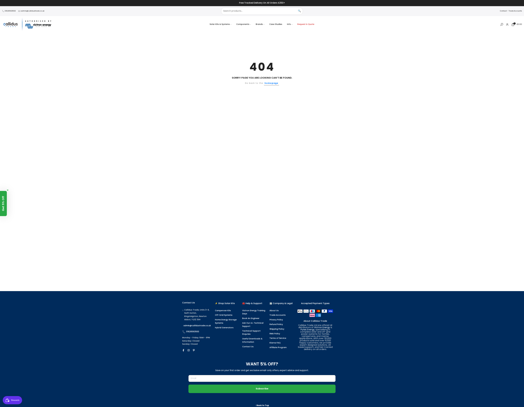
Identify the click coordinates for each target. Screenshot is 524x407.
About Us (274, 310)
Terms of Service (278, 338)
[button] (3, 203)
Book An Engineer (250, 318)
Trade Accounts (515, 11)
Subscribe (262, 389)
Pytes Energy (307, 330)
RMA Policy (275, 333)
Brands (259, 24)
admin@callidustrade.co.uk (32, 11)
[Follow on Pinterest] (194, 350)
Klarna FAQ (275, 343)
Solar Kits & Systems (220, 24)
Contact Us (248, 346)
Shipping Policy (277, 329)
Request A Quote (305, 24)
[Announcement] (262, 3)
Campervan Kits (223, 310)
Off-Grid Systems (223, 315)
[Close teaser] (7, 190)
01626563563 (10, 11)
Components (242, 24)
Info (289, 24)
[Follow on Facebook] (183, 350)
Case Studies (275, 24)
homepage (271, 83)
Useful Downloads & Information (252, 340)
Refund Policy (276, 324)
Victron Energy (322, 327)
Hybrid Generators (224, 327)
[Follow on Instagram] (188, 350)
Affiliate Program (278, 347)
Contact (503, 11)
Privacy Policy (276, 319)
